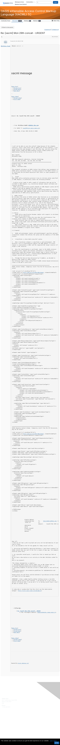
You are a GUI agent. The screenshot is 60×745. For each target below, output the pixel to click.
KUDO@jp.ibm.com (33, 125)
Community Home (5, 20)
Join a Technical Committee (9, 722)
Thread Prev (17, 88)
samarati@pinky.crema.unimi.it (47, 612)
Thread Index (17, 98)
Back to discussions (8, 27)
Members (36, 20)
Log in (55, 2)
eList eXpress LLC (23, 663)
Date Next (16, 90)
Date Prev (15, 86)
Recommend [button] (55, 36)
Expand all (47, 29)
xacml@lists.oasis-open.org (31, 128)
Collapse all (55, 29)
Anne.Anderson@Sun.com (49, 521)
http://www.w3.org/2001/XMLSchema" (33, 272)
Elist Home (17, 99)
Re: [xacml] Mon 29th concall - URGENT (29, 611)
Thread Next (17, 89)
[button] (30, 2)
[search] (37, 2)
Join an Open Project (7, 719)
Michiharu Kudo (5, 46)
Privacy (4, 737)
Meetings (27, 20)
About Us (4, 736)
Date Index (15, 96)
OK (57, 743)
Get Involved (5, 717)
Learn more (53, 740)
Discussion (16, 20)
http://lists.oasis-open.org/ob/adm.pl (29, 590)
